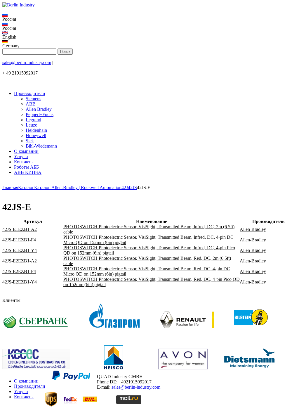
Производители (29, 93)
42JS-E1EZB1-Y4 (19, 250)
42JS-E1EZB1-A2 (19, 229)
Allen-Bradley (253, 229)
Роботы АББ (26, 167)
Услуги (21, 156)
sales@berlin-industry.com (26, 62)
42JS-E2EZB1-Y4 (19, 281)
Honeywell (36, 135)
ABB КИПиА (27, 172)
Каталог (26, 187)
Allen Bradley (39, 109)
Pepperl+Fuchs (39, 114)
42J (124, 187)
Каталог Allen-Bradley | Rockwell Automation (77, 187)
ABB (31, 103)
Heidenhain (36, 130)
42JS (132, 187)
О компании (26, 151)
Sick (30, 140)
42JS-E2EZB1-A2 (19, 260)
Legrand (33, 119)
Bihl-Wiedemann (41, 145)
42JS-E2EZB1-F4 (19, 271)
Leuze (31, 124)
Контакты (24, 161)
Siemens (33, 98)
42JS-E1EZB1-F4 (19, 239)
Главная (10, 187)
